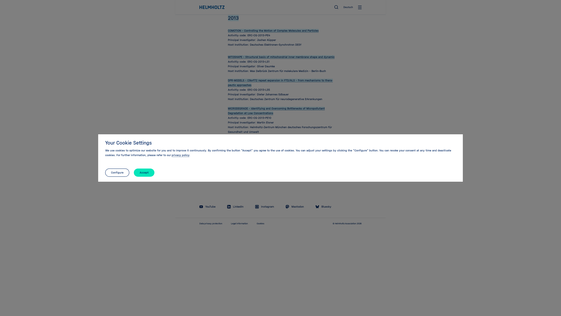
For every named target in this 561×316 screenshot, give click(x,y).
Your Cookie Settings (128, 143)
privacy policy (180, 155)
